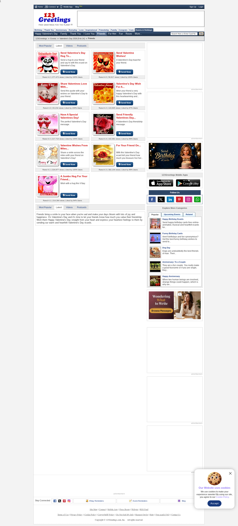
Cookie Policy (90, 514)
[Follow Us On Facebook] (152, 199)
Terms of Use (63, 514)
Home (40, 7)
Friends (101, 33)
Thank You (49, 30)
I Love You (89, 33)
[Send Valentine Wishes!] (103, 62)
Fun (121, 33)
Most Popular (45, 46)
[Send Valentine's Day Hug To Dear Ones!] (48, 62)
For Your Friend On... (128, 145)
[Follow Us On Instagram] (188, 199)
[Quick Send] (39, 71)
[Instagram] (69, 501)
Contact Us (176, 514)
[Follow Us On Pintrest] (179, 199)
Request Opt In (141, 514)
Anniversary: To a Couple (174, 262)
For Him (112, 33)
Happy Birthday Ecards (172, 219)
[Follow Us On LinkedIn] (170, 199)
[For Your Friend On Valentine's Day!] (103, 154)
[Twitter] (59, 501)
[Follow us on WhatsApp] (197, 199)
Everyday (73, 30)
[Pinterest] (64, 501)
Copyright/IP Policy (106, 514)
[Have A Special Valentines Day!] (48, 123)
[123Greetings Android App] (188, 183)
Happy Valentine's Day (46, 33)
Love (81, 30)
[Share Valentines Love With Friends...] (48, 93)
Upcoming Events (172, 214)
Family (114, 30)
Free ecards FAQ (163, 514)
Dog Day (166, 248)
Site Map (93, 509)
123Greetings (41, 38)
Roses (129, 33)
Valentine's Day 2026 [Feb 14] (72, 38)
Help (152, 514)
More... (138, 33)
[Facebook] (54, 501)
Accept (214, 503)
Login (201, 7)
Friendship (104, 30)
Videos (69, 46)
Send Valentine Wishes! (125, 54)
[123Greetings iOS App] (161, 183)
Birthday (38, 30)
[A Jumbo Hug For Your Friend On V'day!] (48, 185)
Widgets (134, 509)
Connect (52, 7)
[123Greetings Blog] (175, 305)
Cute (131, 30)
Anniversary (61, 30)
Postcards (81, 46)
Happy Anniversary (171, 276)
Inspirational (91, 30)
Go (201, 34)
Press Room (125, 509)
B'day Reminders (96, 501)
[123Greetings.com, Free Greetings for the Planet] (55, 18)
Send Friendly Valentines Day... (126, 116)
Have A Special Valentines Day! (69, 116)
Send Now (70, 72)
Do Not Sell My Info (125, 514)
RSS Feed (144, 509)
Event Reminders (140, 501)
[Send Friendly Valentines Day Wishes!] (103, 123)
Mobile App (67, 7)
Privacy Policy (76, 514)
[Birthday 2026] (175, 155)
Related (189, 214)
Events (53, 38)
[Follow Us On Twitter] (161, 199)
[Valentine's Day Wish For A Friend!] (103, 93)
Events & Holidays (144, 30)
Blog (77, 7)
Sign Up (193, 7)
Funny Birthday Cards (172, 233)
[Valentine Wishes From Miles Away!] (48, 154)
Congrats (123, 30)
